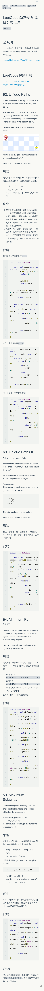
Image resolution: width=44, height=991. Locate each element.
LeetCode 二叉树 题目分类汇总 (16, 81)
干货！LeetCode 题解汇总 (14, 84)
